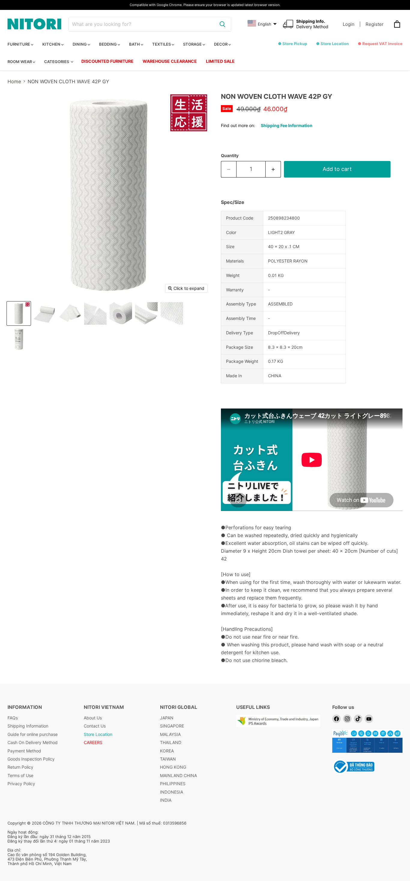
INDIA (165, 800)
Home (14, 81)
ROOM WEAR (20, 61)
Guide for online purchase (33, 734)
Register (375, 24)
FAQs (13, 717)
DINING (80, 44)
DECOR (221, 44)
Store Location (98, 734)
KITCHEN (51, 44)
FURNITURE (19, 44)
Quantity (230, 155)
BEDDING (108, 44)
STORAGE (193, 44)
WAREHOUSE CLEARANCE (170, 61)
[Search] (222, 24)
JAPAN (166, 717)
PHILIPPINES (172, 783)
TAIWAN (168, 758)
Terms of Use (20, 775)
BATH (135, 44)
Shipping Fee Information (286, 125)
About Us (93, 717)
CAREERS (93, 742)
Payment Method (24, 750)
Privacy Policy (21, 783)
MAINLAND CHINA (178, 775)
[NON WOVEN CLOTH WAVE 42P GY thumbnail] (19, 313)
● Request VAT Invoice (380, 43)
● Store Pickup (292, 43)
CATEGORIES (57, 61)
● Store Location (332, 43)
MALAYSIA (170, 734)
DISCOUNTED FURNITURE (107, 61)
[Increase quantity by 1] (273, 169)
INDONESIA (171, 791)
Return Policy (20, 767)
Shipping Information (28, 725)
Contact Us (95, 725)
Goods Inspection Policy (31, 758)
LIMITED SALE (220, 61)
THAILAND (170, 742)
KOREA (167, 750)
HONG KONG (173, 767)
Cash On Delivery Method (33, 742)
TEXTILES (162, 44)
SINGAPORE (172, 725)
